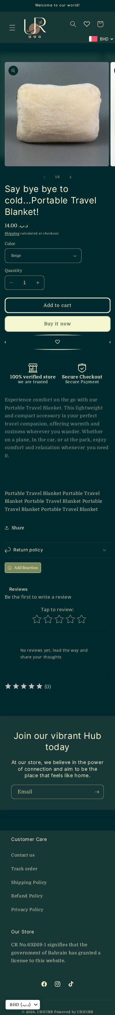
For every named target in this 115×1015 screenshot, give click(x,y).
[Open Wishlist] (87, 24)
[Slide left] (45, 177)
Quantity (13, 270)
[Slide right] (70, 177)
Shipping (12, 233)
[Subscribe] (97, 792)
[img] (24, 687)
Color (10, 243)
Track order (24, 868)
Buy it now (57, 323)
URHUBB (45, 1012)
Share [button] (18, 527)
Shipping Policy (29, 882)
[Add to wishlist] (58, 342)
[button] (12, 27)
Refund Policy (27, 895)
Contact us (23, 855)
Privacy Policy (27, 909)
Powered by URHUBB (73, 1012)
